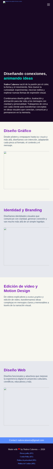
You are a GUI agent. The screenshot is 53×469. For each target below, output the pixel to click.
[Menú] (48, 4)
